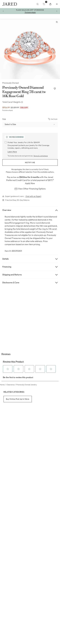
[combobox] (30, 124)
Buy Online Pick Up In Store (17, 399)
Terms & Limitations (40, 156)
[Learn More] (22, 102)
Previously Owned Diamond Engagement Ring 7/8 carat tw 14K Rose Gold (24, 92)
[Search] (37, 4)
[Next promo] (57, 11)
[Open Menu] (57, 4)
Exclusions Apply (7, 110)
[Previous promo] (3, 11)
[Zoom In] (57, 22)
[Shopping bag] (50, 4)
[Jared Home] (9, 4)
